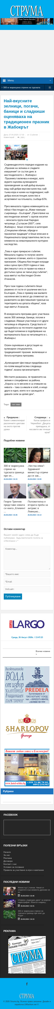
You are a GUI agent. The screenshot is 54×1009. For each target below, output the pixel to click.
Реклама (7, 858)
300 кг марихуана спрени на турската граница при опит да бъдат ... (31, 913)
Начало (7, 852)
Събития (34, 135)
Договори (8, 861)
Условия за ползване (13, 867)
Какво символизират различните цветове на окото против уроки (14, 423)
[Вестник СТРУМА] (27, 11)
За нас (6, 855)
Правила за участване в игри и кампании (23, 870)
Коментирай (9, 137)
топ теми (16, 404)
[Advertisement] (27, 53)
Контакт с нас (10, 864)
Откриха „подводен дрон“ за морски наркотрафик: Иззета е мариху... (34, 901)
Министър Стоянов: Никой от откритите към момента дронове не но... (34, 889)
